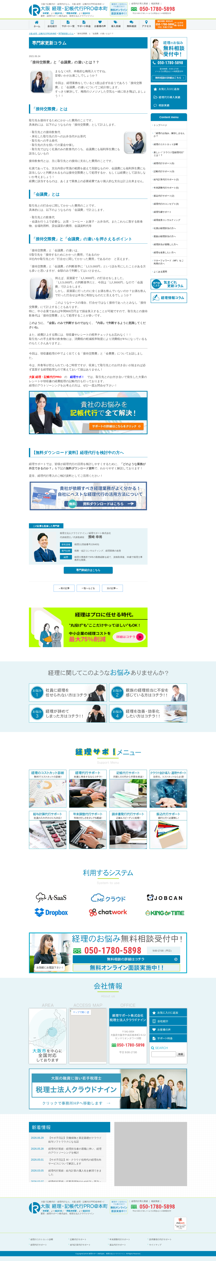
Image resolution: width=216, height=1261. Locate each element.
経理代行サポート (39, 1245)
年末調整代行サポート (120, 1239)
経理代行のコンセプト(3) (166, 204)
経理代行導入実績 (139, 3)
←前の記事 (64, 588)
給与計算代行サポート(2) (166, 179)
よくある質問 (160, 271)
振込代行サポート (118, 1245)
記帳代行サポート (78, 1239)
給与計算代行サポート (80, 1245)
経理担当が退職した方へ (166, 244)
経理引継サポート (162, 212)
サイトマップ (155, 1245)
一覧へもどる (88, 588)
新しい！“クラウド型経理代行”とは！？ (169, 153)
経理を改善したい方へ (165, 252)
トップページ (160, 125)
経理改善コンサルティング (167, 220)
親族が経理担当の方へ (165, 236)
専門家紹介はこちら (88, 570)
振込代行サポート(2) (164, 195)
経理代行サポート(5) (164, 163)
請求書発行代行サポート (160, 1239)
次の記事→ (112, 588)
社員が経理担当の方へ (165, 228)
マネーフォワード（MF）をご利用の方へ (169, 262)
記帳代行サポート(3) (164, 171)
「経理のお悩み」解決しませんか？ (169, 134)
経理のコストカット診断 (166, 144)
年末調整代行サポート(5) (166, 187)
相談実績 (155, 3)
